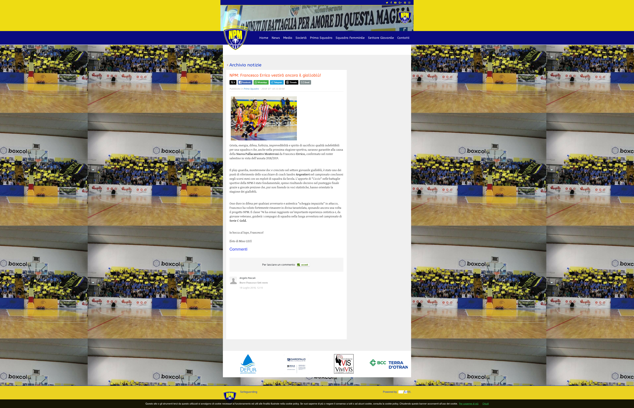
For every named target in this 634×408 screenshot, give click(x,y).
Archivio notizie (245, 65)
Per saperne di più (468, 403)
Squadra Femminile (350, 38)
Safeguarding (248, 391)
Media (287, 38)
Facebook (246, 82)
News (276, 38)
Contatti (403, 38)
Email (307, 82)
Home (263, 38)
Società (301, 38)
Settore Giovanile (381, 38)
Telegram (278, 82)
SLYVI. (407, 391)
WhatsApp (262, 82)
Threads (293, 82)
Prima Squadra (321, 38)
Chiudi (485, 403)
